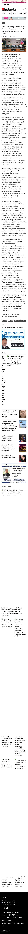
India (14, 13)
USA (9, 13)
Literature (13, 917)
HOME (4, 13)
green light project (20, 327)
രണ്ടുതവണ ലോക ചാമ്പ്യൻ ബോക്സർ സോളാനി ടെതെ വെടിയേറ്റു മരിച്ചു (7, 437)
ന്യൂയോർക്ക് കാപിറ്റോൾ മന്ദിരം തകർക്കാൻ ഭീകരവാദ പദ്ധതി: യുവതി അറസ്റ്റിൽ (9, 414)
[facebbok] (2, 5)
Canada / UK (9, 912)
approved (4, 327)
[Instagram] (5, 5)
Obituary (4, 920)
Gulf (11, 915)
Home (3, 912)
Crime (16, 912)
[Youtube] (8, 5)
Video (22, 923)
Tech (14, 923)
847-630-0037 (11, 902)
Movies (20, 917)
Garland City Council (10, 327)
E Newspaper (5, 915)
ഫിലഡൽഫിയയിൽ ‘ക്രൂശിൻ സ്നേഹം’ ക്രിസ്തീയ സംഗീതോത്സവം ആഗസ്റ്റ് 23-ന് (9, 448)
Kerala (20, 13)
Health (16, 915)
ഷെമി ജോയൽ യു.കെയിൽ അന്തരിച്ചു (8, 456)
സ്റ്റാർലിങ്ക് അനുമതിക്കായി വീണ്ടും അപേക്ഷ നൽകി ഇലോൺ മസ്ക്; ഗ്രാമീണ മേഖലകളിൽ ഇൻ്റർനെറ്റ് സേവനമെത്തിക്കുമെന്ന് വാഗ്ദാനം (4, 382)
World (3, 926)
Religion (4, 923)
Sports (9, 923)
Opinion (10, 920)
